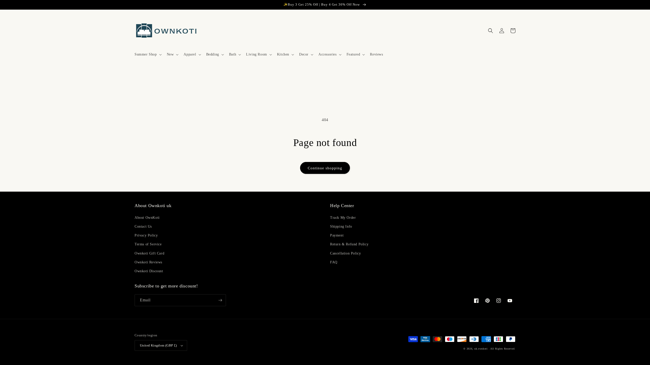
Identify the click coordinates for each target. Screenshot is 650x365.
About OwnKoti (147, 218)
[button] (148, 54)
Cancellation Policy (345, 253)
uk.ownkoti (481, 348)
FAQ (333, 262)
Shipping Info (341, 226)
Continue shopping (325, 168)
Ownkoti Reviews (148, 262)
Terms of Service (148, 244)
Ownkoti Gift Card (149, 253)
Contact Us (143, 226)
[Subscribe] (220, 300)
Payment (337, 235)
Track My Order (343, 218)
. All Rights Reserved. (502, 348)
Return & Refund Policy (349, 244)
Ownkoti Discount (149, 271)
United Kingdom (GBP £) (158, 345)
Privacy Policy (146, 235)
